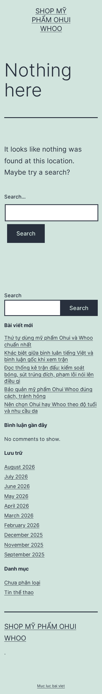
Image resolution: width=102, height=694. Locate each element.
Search (13, 295)
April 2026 (16, 506)
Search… (15, 197)
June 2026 (17, 486)
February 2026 (21, 525)
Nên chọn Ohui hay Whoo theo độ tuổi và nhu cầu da (50, 407)
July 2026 (16, 477)
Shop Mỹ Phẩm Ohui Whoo (51, 20)
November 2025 (23, 545)
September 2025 (24, 554)
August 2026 (19, 467)
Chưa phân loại (22, 583)
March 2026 (18, 516)
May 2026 (16, 496)
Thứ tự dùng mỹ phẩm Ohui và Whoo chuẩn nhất (48, 341)
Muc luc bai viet (51, 685)
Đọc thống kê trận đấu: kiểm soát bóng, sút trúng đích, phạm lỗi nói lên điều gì (49, 374)
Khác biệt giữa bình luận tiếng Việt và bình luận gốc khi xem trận (48, 356)
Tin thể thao (19, 592)
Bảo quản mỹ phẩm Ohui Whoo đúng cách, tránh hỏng (48, 392)
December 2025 (23, 535)
